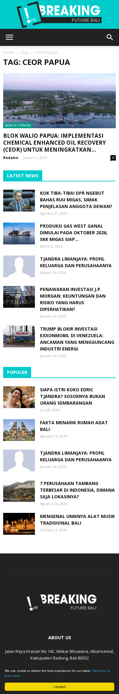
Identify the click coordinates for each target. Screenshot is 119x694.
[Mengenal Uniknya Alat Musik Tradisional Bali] (19, 524)
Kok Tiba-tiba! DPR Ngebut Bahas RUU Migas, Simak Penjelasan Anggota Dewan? (76, 199)
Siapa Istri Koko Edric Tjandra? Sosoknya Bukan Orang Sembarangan (72, 396)
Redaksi (10, 157)
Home (8, 52)
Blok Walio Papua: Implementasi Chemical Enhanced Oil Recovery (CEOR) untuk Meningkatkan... (54, 142)
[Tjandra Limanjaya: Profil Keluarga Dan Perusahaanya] (19, 266)
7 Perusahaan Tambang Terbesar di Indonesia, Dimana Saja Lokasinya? (77, 490)
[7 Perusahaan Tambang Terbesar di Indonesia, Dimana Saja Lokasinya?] (19, 491)
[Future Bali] (59, 14)
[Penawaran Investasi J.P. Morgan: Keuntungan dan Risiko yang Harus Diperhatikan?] (19, 297)
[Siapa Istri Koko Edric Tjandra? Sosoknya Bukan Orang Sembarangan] (19, 397)
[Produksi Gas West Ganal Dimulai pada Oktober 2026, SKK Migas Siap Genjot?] (19, 233)
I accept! (59, 686)
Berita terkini (18, 125)
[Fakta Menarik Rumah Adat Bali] (19, 430)
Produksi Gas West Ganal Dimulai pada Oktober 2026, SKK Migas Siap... (74, 232)
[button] (110, 37)
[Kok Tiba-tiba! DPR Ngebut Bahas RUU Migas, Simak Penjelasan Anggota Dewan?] (19, 200)
